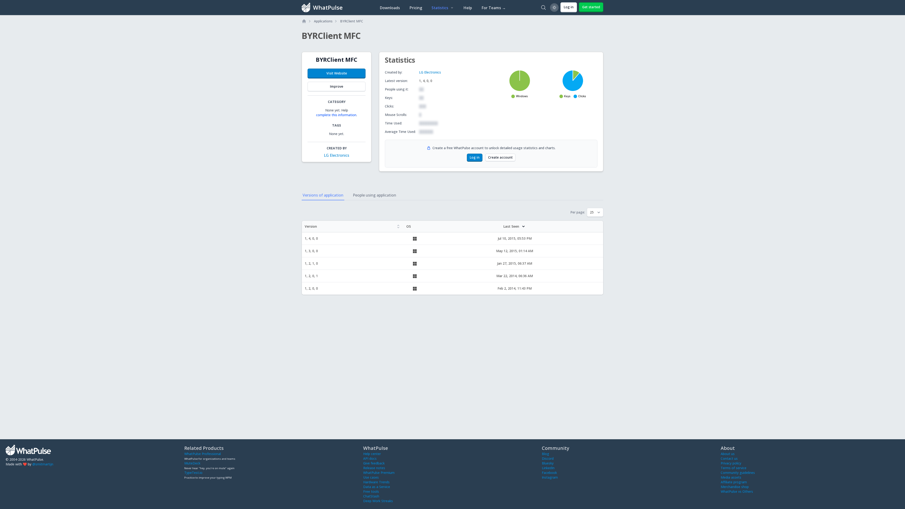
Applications (323, 21)
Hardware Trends (376, 482)
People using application (374, 195)
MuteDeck (192, 463)
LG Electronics (336, 155)
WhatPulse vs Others (737, 491)
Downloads (390, 7)
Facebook (549, 472)
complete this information (336, 115)
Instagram (550, 477)
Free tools (371, 491)
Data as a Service (376, 486)
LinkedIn (548, 468)
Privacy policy (731, 463)
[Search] (543, 7)
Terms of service (733, 468)
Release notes (374, 468)
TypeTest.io (193, 472)
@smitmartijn (42, 464)
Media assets (731, 477)
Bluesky (548, 463)
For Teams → (493, 7)
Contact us (729, 458)
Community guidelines (738, 472)
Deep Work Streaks (378, 501)
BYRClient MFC (351, 21)
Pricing (415, 7)
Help (467, 7)
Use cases (371, 477)
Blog (545, 454)
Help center (372, 454)
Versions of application (323, 195)
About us (728, 454)
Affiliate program (734, 482)
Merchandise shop (735, 486)
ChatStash (371, 496)
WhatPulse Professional (202, 454)
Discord (548, 458)
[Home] (304, 21)
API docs (370, 458)
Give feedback (374, 463)
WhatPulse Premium (379, 472)
